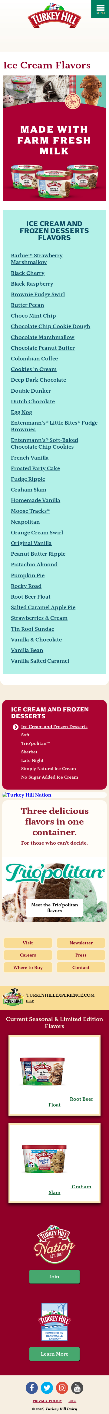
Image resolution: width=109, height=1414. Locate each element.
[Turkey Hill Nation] (54, 795)
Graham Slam (28, 489)
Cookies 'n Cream (34, 369)
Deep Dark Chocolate (38, 380)
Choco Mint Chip (33, 315)
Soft (25, 735)
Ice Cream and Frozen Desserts (50, 713)
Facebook (32, 1388)
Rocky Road (26, 586)
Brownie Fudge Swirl (38, 294)
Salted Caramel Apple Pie (43, 607)
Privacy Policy (47, 1401)
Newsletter (81, 943)
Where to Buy (28, 967)
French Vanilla (30, 457)
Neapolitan (25, 522)
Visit (28, 943)
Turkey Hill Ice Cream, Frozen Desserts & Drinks (54, 15)
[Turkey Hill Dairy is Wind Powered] (54, 1322)
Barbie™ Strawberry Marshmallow (37, 258)
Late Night (32, 760)
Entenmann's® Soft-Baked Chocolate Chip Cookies (44, 443)
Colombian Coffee (34, 358)
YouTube (77, 1388)
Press (81, 955)
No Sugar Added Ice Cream (49, 777)
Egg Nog (21, 412)
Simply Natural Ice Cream (48, 768)
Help (30, 1000)
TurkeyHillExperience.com (60, 995)
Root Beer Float (31, 596)
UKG (72, 1401)
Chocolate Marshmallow (42, 337)
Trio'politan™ (35, 743)
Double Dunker (31, 390)
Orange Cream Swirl (37, 532)
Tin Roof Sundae (32, 629)
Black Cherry (28, 273)
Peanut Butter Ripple (38, 554)
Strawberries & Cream (39, 618)
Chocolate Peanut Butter (43, 348)
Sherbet (29, 752)
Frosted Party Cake (35, 468)
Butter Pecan (27, 305)
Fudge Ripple (28, 479)
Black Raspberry (32, 283)
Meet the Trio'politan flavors (54, 907)
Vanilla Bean (27, 650)
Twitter (47, 1388)
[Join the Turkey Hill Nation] (54, 1262)
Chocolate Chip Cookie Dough (50, 326)
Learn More (54, 1354)
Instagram (62, 1388)
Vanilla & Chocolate (36, 639)
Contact (81, 967)
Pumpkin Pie (28, 575)
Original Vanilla (31, 543)
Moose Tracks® (30, 511)
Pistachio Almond (34, 564)
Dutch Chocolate (33, 401)
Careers (28, 955)
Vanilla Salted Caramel (40, 661)
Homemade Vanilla (35, 500)
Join (54, 1277)
